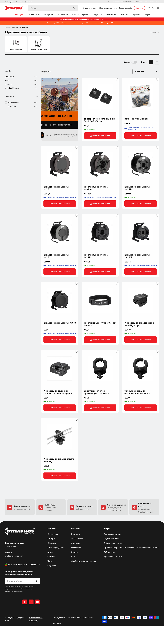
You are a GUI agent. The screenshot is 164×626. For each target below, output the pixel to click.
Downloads (19, 2)
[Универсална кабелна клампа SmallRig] (59, 436)
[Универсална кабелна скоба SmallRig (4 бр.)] (140, 300)
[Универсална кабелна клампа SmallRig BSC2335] (100, 96)
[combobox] (53, 8)
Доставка (28, 2)
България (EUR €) (16, 564)
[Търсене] (74, 8)
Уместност (139, 71)
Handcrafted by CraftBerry (35, 619)
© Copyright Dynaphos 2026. (14, 619)
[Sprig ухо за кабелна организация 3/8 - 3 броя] (140, 368)
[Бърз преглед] (115, 83)
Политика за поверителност (80, 617)
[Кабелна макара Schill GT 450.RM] (100, 164)
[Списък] (156, 62)
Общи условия (59, 617)
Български (153, 1)
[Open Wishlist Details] (148, 8)
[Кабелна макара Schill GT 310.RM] (100, 232)
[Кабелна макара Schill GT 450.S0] (59, 164)
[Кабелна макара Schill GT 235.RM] (140, 232)
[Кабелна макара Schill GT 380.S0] (59, 232)
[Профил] (153, 8)
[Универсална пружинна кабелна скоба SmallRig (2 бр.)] (59, 368)
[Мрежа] (150, 62)
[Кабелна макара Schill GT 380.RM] (140, 164)
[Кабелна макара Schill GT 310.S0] (59, 300)
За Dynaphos (9, 2)
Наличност (10, 96)
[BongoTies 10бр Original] (140, 96)
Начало (7, 27)
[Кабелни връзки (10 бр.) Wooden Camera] (100, 300)
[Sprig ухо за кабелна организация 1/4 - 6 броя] (100, 368)
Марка (8, 71)
